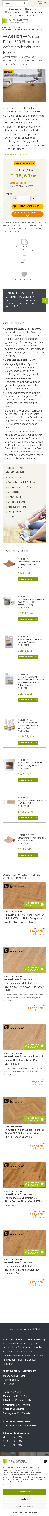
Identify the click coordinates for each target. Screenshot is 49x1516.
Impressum (33, 1512)
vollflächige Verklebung (16, 374)
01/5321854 (14, 1391)
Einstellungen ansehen (24, 1506)
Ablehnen (24, 1499)
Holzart (8, 119)
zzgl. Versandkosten (35, 222)
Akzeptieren (24, 1492)
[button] (45, 1461)
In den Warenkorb (29, 206)
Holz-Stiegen (23, 396)
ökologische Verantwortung (19, 435)
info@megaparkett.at (21, 1400)
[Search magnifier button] (25, 3)
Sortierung (29, 126)
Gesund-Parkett (25, 108)
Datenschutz (23, 1512)
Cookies (15, 1512)
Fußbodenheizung (14, 122)
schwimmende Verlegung (18, 367)
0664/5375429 (19, 1396)
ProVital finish (36, 111)
